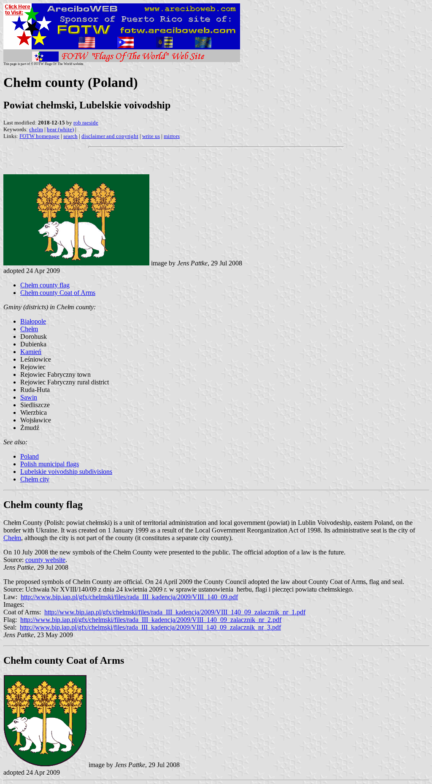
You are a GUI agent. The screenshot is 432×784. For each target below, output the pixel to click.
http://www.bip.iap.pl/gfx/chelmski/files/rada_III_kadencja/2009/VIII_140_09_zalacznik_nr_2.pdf (150, 619)
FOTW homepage (39, 136)
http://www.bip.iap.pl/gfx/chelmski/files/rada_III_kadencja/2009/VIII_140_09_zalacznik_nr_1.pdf (174, 612)
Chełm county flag (45, 285)
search (70, 136)
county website (45, 559)
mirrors (172, 136)
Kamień (30, 351)
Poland (29, 456)
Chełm (29, 329)
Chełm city (34, 479)
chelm (36, 129)
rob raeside (85, 122)
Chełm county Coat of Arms (57, 292)
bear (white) (60, 129)
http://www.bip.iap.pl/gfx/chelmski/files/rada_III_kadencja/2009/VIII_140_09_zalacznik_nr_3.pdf (150, 627)
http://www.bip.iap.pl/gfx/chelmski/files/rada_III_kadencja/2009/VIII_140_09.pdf (129, 596)
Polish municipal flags (49, 464)
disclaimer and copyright (109, 136)
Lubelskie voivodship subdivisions (66, 471)
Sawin (28, 397)
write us (151, 136)
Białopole (33, 321)
